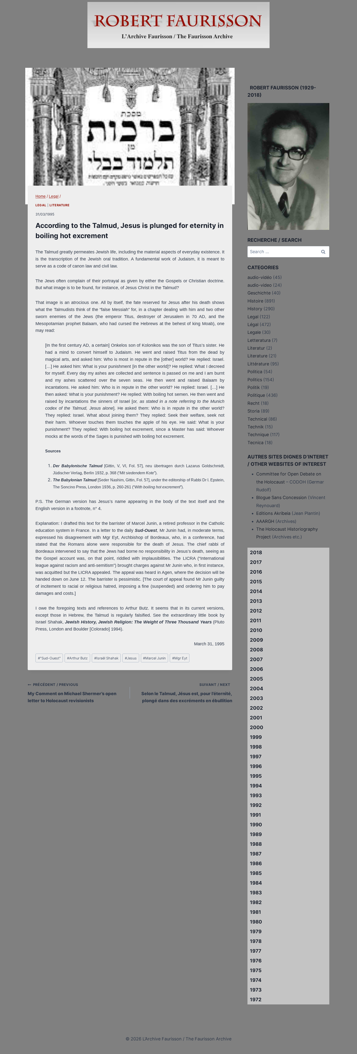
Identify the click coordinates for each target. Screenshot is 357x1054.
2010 (256, 630)
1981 (255, 912)
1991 (255, 815)
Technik (255, 426)
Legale (254, 332)
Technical (257, 419)
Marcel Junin (154, 658)
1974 (256, 980)
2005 (256, 679)
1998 (256, 747)
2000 (256, 727)
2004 (256, 688)
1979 (256, 931)
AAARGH (265, 521)
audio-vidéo (259, 277)
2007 (256, 659)
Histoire (255, 300)
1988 (256, 844)
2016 (256, 572)
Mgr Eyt (179, 658)
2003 (256, 698)
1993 (256, 795)
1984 (256, 883)
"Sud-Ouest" (49, 658)
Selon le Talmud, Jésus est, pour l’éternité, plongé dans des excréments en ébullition (186, 693)
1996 (256, 766)
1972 (256, 999)
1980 (256, 922)
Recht (253, 403)
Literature (59, 205)
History (254, 308)
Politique (256, 395)
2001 (256, 718)
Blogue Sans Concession (281, 497)
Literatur (256, 348)
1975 (256, 970)
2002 (256, 708)
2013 (256, 601)
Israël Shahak (106, 658)
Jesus (131, 658)
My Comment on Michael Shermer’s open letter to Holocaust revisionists (72, 693)
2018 (256, 552)
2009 (256, 640)
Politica (254, 371)
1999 (256, 737)
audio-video (259, 285)
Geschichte (259, 292)
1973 (256, 990)
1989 (256, 834)
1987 (256, 854)
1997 (256, 757)
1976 (256, 961)
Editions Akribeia (273, 513)
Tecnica (255, 442)
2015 (256, 582)
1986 (256, 863)
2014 (256, 591)
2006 (256, 669)
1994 (256, 786)
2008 (256, 650)
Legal (40, 205)
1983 (256, 893)
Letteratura (259, 340)
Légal (252, 324)
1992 (256, 805)
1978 (256, 941)
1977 (255, 951)
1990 (256, 825)
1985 (256, 873)
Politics (254, 379)
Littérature (258, 363)
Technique (258, 434)
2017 (256, 562)
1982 (256, 902)
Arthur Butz (77, 658)
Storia (253, 411)
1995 (256, 776)
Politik (253, 387)
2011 (255, 620)
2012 (256, 611)
